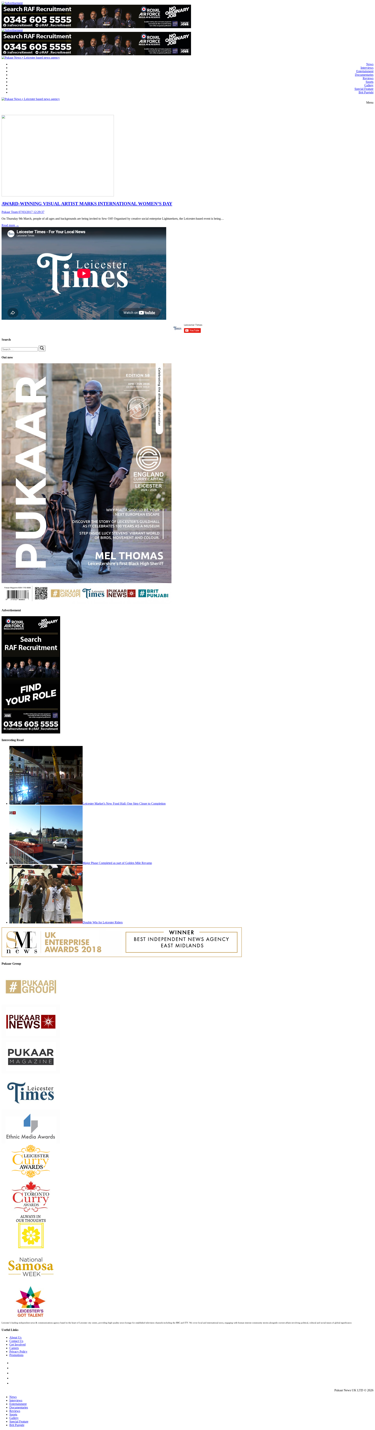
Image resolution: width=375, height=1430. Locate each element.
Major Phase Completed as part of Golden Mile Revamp (117, 863)
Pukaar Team (10, 212)
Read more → (10, 225)
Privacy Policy (18, 1351)
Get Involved (17, 1344)
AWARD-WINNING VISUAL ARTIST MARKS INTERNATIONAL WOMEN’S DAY (87, 203)
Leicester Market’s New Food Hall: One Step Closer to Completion (124, 803)
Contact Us (16, 1341)
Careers (14, 1348)
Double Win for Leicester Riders (103, 922)
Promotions (16, 1355)
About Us (15, 1337)
